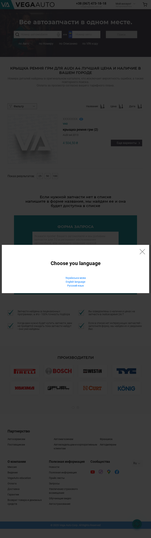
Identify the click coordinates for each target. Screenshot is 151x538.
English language (75, 281)
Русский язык (75, 285)
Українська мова (75, 277)
